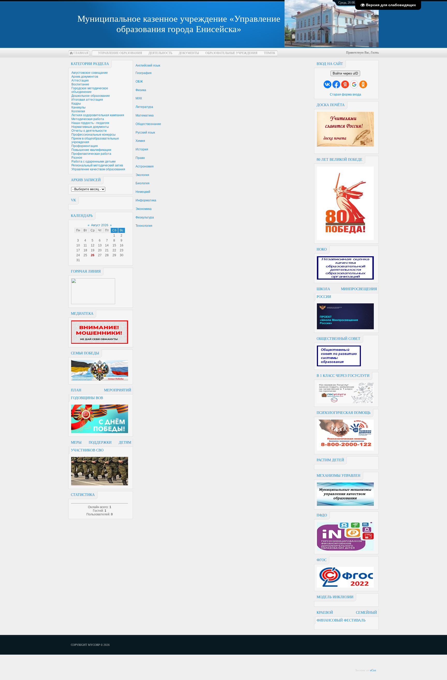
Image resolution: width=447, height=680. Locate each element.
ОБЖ (139, 81)
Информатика (146, 200)
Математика (145, 115)
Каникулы (78, 107)
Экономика (144, 209)
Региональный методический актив (97, 165)
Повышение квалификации (91, 150)
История (142, 149)
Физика (141, 90)
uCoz (373, 670)
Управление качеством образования (98, 169)
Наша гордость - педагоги (90, 123)
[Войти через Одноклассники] (363, 84)
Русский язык (145, 132)
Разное (76, 157)
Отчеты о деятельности (89, 131)
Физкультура (145, 217)
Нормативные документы (90, 127)
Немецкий (143, 192)
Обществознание (148, 124)
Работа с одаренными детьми (93, 161)
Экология (142, 175)
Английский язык (148, 65)
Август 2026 (99, 225)
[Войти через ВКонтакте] (327, 84)
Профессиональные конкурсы (93, 134)
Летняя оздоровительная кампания (97, 115)
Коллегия (78, 111)
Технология (144, 226)
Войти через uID (345, 73)
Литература (144, 107)
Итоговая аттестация (87, 99)
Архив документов (84, 76)
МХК (139, 98)
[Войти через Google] (354, 84)
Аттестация (80, 80)
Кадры (76, 103)
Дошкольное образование (90, 96)
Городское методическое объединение (89, 90)
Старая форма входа (345, 94)
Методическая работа (87, 119)
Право (140, 158)
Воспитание (80, 84)
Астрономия (145, 166)
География (144, 73)
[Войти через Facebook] (336, 84)
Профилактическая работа (91, 154)
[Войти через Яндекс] (345, 84)
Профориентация (84, 146)
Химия (140, 141)
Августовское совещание (89, 73)
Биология (143, 183)
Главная (80, 53)
